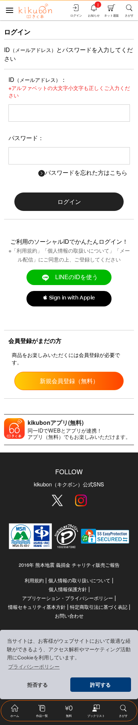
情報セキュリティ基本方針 (37, 606)
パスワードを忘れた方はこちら (86, 172)
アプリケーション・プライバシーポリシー (67, 597)
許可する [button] (100, 685)
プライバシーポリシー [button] (34, 667)
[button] (69, 298)
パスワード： (26, 137)
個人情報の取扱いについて (78, 250)
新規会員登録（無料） (69, 381)
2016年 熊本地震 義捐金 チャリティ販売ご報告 (69, 564)
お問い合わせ (69, 615)
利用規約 (27, 250)
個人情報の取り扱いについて (79, 580)
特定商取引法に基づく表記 (98, 606)
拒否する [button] (37, 685)
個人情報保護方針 (68, 589)
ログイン (69, 201)
